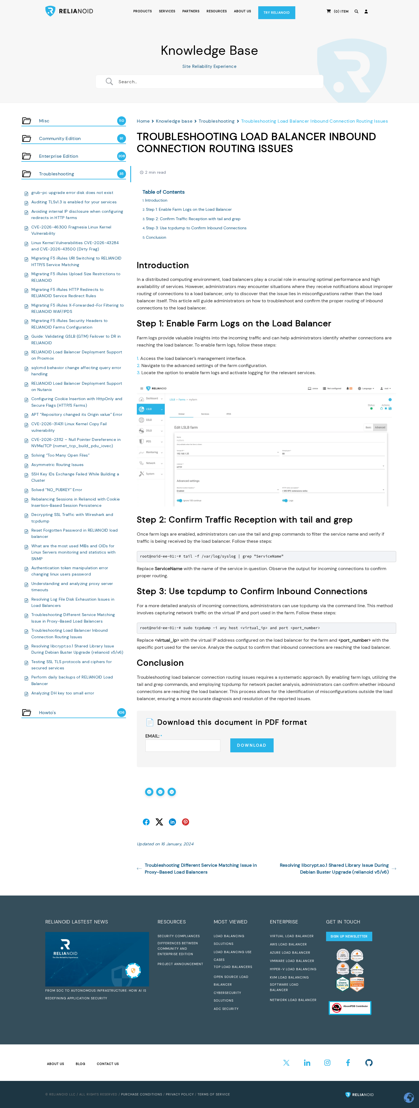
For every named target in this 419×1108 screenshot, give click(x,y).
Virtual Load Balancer (292, 936)
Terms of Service (214, 1094)
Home (143, 121)
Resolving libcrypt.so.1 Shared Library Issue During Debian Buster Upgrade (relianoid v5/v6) (334, 868)
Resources (217, 11)
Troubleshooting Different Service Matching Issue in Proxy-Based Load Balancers (201, 868)
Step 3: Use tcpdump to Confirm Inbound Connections (196, 227)
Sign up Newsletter (349, 936)
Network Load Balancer (293, 1000)
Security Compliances (179, 936)
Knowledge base (174, 121)
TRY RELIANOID (277, 13)
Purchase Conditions (141, 1094)
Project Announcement (180, 964)
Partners (191, 11)
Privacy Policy (180, 1094)
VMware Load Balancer (292, 961)
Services (167, 11)
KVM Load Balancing (289, 977)
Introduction (156, 200)
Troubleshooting (217, 121)
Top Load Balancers (233, 967)
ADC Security (226, 1009)
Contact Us (108, 1064)
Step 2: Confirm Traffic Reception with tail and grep (193, 218)
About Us (55, 1064)
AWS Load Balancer (288, 944)
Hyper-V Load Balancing (293, 969)
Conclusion (156, 237)
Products (142, 11)
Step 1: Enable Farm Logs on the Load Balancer (189, 209)
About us (242, 11)
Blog (80, 1064)
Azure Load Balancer (290, 953)
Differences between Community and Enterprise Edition (178, 948)
